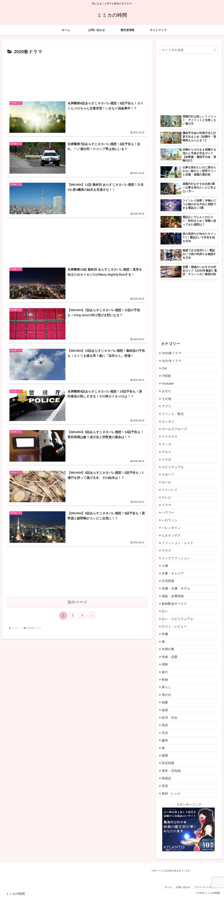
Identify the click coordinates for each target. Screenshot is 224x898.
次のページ (77, 602)
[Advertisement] (77, 76)
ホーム (168, 887)
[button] (215, 50)
